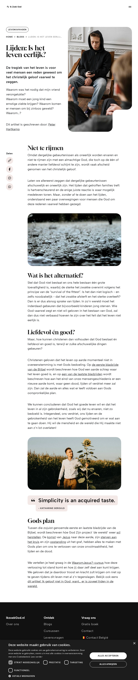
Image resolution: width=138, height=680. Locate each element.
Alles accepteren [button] (108, 655)
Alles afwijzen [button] (108, 664)
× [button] (134, 643)
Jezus (66, 537)
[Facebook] (9, 169)
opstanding (58, 542)
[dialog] (69, 660)
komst (51, 537)
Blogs (20, 37)
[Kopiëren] (9, 160)
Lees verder (36, 656)
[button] (47, 675)
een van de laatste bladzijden (82, 374)
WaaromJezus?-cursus (88, 563)
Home (9, 37)
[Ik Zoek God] (14, 6)
